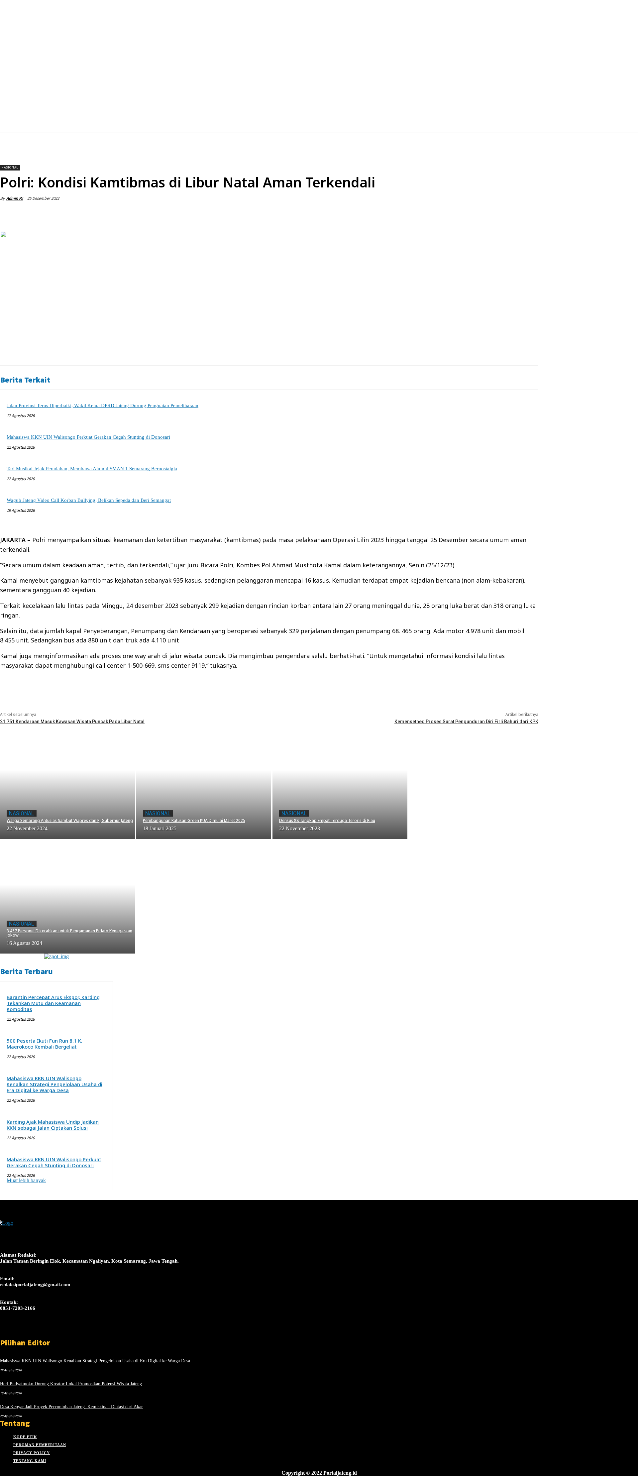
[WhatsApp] (503, 214)
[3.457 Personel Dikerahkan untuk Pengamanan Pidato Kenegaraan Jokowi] (67, 896)
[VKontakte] (39, 1331)
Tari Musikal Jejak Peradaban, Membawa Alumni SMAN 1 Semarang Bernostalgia (92, 468)
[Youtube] (51, 1331)
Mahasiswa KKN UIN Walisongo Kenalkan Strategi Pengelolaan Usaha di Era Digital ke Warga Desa (54, 1084)
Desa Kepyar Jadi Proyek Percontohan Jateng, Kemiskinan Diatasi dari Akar (71, 1406)
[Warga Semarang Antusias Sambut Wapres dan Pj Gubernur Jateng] (67, 781)
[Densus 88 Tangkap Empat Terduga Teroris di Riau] (339, 781)
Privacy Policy (31, 1453)
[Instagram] (16, 1331)
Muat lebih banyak (26, 1180)
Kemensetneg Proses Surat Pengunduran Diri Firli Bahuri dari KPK (466, 721)
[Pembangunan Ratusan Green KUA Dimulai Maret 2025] (203, 781)
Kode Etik (25, 1437)
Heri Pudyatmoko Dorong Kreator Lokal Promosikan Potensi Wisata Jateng (71, 1383)
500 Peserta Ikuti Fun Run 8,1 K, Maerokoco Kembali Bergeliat (44, 1043)
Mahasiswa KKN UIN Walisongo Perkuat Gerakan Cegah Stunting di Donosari (88, 437)
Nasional (9, 167)
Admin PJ (14, 198)
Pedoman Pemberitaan (39, 1445)
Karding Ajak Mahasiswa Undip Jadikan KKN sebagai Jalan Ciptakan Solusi (53, 1124)
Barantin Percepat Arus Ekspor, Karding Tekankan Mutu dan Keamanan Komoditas (53, 1003)
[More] (527, 214)
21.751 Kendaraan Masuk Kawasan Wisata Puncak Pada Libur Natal (72, 721)
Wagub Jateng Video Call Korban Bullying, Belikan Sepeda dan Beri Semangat (89, 500)
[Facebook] (431, 214)
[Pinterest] (479, 214)
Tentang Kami (29, 1461)
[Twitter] (455, 214)
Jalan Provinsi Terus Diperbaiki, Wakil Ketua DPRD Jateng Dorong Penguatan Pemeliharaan (102, 405)
